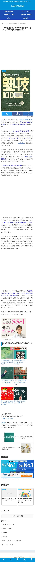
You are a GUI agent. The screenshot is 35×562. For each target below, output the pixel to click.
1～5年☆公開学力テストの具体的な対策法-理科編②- (7, 362)
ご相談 (3, 422)
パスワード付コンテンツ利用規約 (11, 540)
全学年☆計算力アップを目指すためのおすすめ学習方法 (20, 362)
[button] (31, 301)
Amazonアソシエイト (8, 524)
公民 (11, 418)
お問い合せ (5, 536)
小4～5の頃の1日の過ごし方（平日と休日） (7, 381)
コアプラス (21, 143)
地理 (8, 418)
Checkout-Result (6, 528)
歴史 (4, 418)
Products (4, 532)
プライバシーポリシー (8, 544)
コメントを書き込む (17, 516)
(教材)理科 (5, 456)
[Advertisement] (17, 50)
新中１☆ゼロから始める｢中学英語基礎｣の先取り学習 (7, 402)
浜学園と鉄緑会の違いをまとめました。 (20, 401)
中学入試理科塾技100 (26, 119)
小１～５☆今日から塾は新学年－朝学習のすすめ (20, 382)
